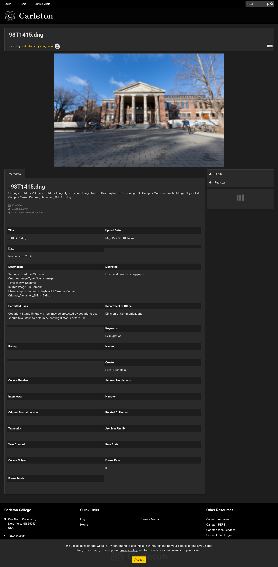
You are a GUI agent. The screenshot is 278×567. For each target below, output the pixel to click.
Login (218, 174)
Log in (8, 3)
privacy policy (129, 550)
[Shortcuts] (270, 45)
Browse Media (42, 3)
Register (219, 182)
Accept (139, 559)
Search (271, 3)
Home (23, 3)
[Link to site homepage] (28, 16)
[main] (139, 263)
